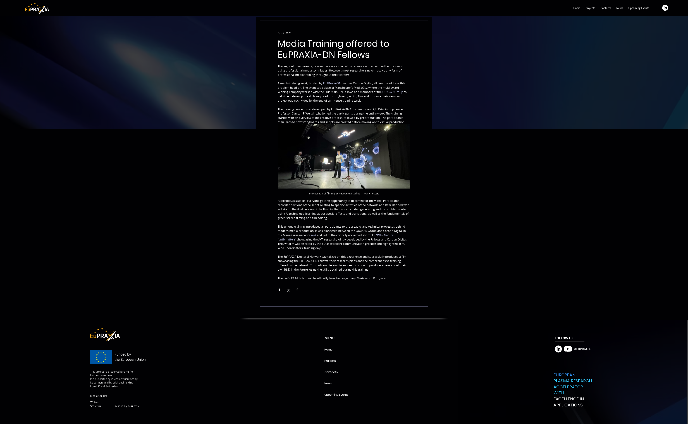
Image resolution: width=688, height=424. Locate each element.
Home (328, 349)
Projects (330, 361)
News (328, 383)
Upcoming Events (336, 395)
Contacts (331, 372)
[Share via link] (297, 290)
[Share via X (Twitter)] (288, 290)
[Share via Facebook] (279, 290)
